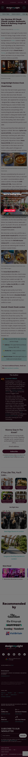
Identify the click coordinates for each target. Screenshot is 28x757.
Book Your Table (9, 210)
